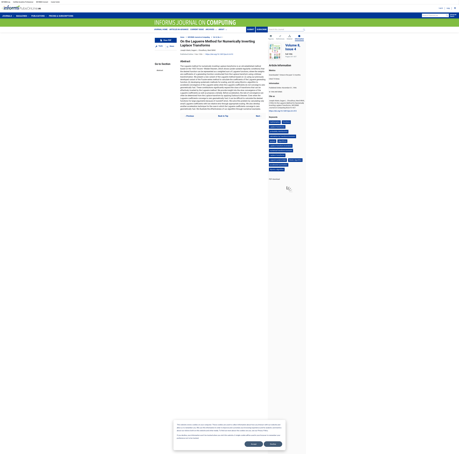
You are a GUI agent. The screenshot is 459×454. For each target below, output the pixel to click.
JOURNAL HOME (160, 29)
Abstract (160, 70)
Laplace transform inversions (281, 146)
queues (272, 141)
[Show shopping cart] (455, 8)
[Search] (447, 15)
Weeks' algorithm (295, 160)
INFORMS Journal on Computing (199, 37)
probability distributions (278, 131)
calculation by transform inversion (282, 136)
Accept (254, 444)
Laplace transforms (277, 127)
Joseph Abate (185, 50)
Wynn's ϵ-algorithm (277, 169)
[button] (8, 16)
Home (182, 37)
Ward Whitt (211, 50)
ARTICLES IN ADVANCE (178, 29)
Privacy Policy (263, 430)
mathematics (275, 122)
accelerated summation (278, 165)
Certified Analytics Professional (23, 2)
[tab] (271, 38)
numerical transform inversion (281, 150)
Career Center (55, 2)
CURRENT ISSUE (197, 29)
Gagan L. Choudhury (199, 50)
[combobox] (433, 15)
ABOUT (221, 29)
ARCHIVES (210, 29)
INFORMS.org (5, 2)
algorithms (282, 141)
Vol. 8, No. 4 (217, 37)
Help (448, 8)
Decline (273, 444)
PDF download (274, 179)
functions (286, 122)
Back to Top (223, 116)
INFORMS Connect (42, 2)
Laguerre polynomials (278, 160)
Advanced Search (453, 15)
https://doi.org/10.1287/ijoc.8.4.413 (219, 54)
